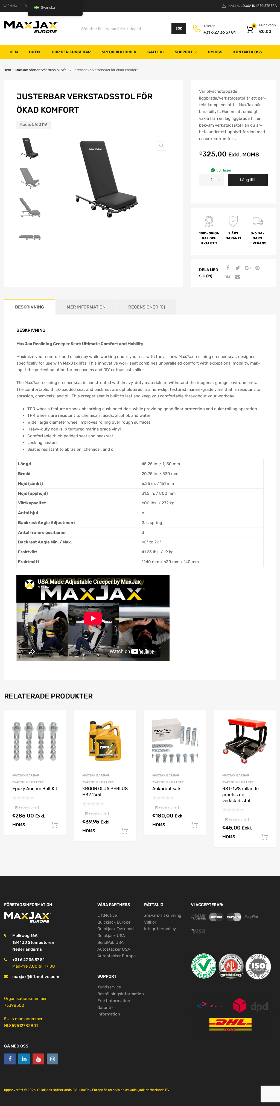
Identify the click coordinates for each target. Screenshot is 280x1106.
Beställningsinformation (120, 993)
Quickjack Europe (113, 922)
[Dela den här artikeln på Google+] (246, 268)
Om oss (215, 52)
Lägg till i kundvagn (247, 181)
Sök (179, 28)
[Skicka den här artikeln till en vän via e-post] (237, 276)
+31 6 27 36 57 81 (216, 32)
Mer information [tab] (86, 307)
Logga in (248, 6)
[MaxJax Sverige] (31, 32)
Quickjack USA (111, 935)
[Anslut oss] (10, 1059)
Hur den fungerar (71, 52)
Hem (14, 52)
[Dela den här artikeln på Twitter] (237, 268)
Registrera (267, 6)
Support (184, 52)
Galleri (155, 52)
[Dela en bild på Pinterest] (256, 268)
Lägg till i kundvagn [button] (54, 825)
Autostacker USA (113, 949)
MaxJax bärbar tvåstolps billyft (40, 70)
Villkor (150, 922)
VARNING (10, 6)
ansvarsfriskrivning (162, 915)
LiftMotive (107, 915)
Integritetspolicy (160, 928)
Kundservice (109, 987)
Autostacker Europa (116, 955)
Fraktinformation (113, 1000)
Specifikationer (119, 52)
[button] (161, 145)
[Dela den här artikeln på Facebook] (227, 268)
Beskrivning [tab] (29, 307)
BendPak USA (110, 942)
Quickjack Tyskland (115, 928)
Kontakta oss (247, 52)
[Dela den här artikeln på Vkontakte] (227, 276)
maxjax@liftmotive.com (35, 976)
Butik (35, 52)
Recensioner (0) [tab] (146, 307)
